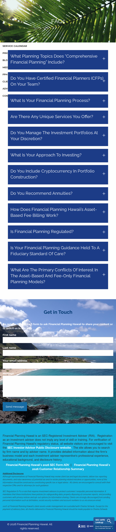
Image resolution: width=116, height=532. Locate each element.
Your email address (28, 360)
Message (8, 373)
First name (9, 334)
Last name (9, 347)
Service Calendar (15, 46)
